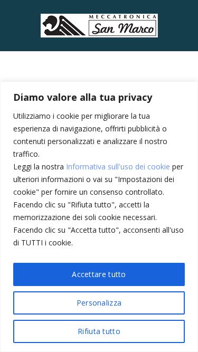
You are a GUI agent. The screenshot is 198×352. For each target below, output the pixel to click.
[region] (99, 216)
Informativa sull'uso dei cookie (118, 166)
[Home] (99, 25)
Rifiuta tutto (99, 331)
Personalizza (99, 303)
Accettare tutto (99, 274)
